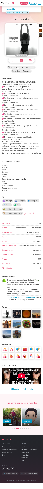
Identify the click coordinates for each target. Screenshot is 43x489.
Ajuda (23, 447)
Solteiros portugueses (9, 450)
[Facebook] (3, 468)
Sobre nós (25, 458)
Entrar (33, 3)
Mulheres (17, 12)
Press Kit (25, 460)
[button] (12, 428)
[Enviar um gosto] (12, 60)
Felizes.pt (9, 12)
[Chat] (30, 60)
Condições (25, 455)
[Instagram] (8, 468)
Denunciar (29, 389)
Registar (24, 3)
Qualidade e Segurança (29, 450)
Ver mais (28, 213)
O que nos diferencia (9, 447)
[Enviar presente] (21, 60)
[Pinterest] (12, 468)
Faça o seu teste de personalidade (21, 297)
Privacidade (25, 452)
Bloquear (15, 389)
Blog (3, 455)
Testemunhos (7, 452)
